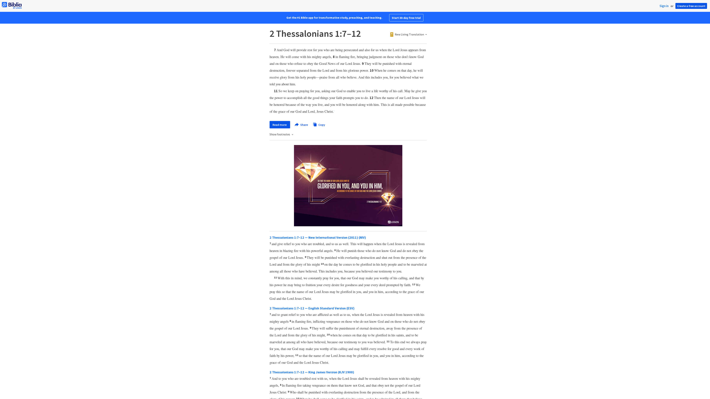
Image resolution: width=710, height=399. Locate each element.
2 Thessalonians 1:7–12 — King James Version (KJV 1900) (312, 372)
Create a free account (691, 6)
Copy (321, 124)
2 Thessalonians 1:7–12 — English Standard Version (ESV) (312, 308)
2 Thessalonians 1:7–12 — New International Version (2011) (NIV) (318, 237)
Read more (280, 125)
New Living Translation (409, 34)
